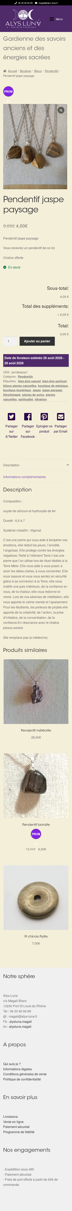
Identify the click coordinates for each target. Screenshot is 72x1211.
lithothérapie (12, 395)
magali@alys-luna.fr (48, 3)
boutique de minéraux (53, 386)
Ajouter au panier (37, 341)
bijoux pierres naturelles (19, 386)
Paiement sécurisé (16, 1126)
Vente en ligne (13, 1121)
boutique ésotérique (17, 390)
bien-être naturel (29, 381)
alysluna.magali (20, 1021)
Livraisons (10, 1116)
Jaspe (37, 390)
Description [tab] (11, 465)
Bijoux (38, 71)
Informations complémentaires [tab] (24, 476)
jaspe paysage (52, 390)
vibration (41, 399)
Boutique (25, 71)
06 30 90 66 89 (25, 3)
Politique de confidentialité (22, 1079)
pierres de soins (33, 395)
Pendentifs (51, 71)
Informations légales (17, 1069)
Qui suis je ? (12, 1063)
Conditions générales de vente (25, 1074)
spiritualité (25, 399)
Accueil (12, 71)
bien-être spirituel (54, 381)
